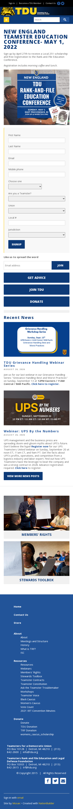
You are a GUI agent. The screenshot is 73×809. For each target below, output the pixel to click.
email (20, 797)
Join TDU (36, 290)
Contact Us (51, 3)
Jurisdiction (14, 229)
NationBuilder (46, 803)
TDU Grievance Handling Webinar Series (34, 364)
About (18, 633)
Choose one (15, 181)
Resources (20, 660)
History (25, 645)
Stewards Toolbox (31, 676)
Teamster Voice (30, 695)
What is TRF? (28, 649)
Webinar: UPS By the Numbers (31, 431)
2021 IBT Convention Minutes (38, 710)
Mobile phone (15, 169)
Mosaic (16, 803)
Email (11, 158)
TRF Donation (28, 730)
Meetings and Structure (34, 641)
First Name (14, 135)
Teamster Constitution (34, 684)
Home (17, 606)
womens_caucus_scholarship (37, 734)
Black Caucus (28, 699)
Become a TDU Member (30, 3)
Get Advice (36, 278)
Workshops (27, 691)
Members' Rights (31, 672)
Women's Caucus (30, 703)
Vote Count (27, 707)
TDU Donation (29, 726)
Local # (12, 217)
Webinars (26, 668)
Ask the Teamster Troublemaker (40, 687)
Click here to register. (45, 384)
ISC (22, 652)
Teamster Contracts (32, 680)
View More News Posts (23, 476)
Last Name (14, 146)
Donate (36, 301)
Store (17, 622)
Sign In (12, 3)
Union (11, 205)
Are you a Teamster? (19, 193)
